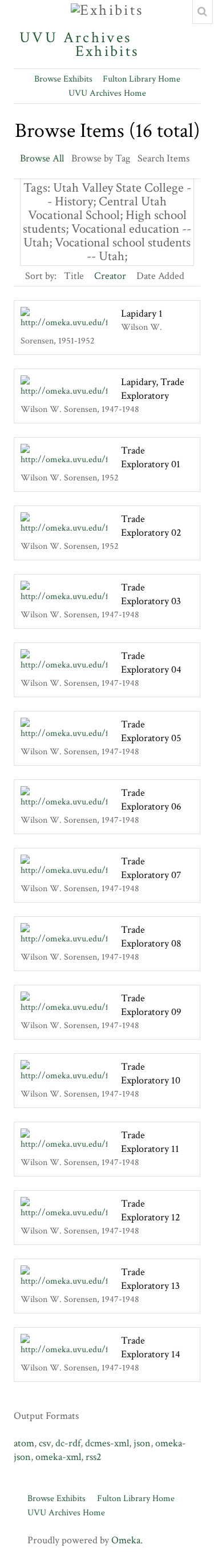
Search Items (163, 158)
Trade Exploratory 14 (150, 1347)
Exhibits (107, 49)
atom (24, 1443)
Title (74, 275)
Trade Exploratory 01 (150, 457)
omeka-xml (58, 1456)
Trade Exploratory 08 (151, 936)
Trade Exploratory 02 (151, 525)
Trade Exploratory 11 (150, 1142)
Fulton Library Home (141, 79)
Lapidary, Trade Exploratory (152, 388)
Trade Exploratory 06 (151, 799)
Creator (110, 275)
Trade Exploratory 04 (151, 662)
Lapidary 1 (142, 313)
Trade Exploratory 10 (150, 1073)
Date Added (160, 275)
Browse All (42, 158)
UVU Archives (75, 38)
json (142, 1443)
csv (45, 1443)
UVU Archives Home (107, 93)
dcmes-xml (107, 1443)
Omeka (125, 1540)
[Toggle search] (202, 12)
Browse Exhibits (63, 79)
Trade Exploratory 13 (150, 1278)
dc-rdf (67, 1443)
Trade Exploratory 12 (150, 1210)
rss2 (94, 1456)
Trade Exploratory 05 (151, 731)
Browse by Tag (100, 158)
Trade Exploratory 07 (151, 868)
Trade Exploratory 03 (151, 594)
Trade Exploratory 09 (151, 1005)
